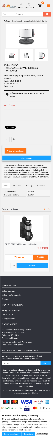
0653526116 (7, 314)
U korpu (32, 266)
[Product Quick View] (14, 265)
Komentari (41, 186)
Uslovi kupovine (8, 291)
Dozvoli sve (28, 434)
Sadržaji (29, 186)
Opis (6, 186)
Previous (44, 209)
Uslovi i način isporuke (11, 295)
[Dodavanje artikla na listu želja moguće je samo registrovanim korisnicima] (7, 139)
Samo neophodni (11, 434)
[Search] (47, 14)
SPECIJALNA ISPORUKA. (39, 177)
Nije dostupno (26, 158)
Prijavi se (46, 363)
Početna (7, 21)
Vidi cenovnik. (13, 172)
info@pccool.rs (8, 318)
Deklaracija (17, 186)
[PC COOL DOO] (9, 5)
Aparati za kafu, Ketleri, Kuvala (35, 21)
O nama (5, 299)
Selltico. (35, 393)
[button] (48, 5)
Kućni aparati (17, 21)
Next (48, 209)
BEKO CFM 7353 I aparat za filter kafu (21, 244)
